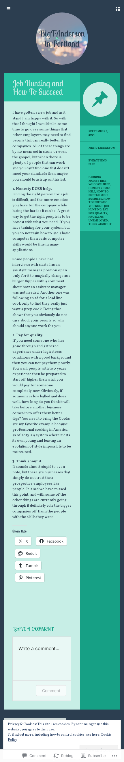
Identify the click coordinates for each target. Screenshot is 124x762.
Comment (51, 690)
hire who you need (99, 182)
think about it (100, 224)
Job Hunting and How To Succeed (38, 87)
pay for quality (98, 211)
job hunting (99, 208)
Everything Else (98, 162)
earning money (95, 179)
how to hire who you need (100, 202)
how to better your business (99, 195)
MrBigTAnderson (102, 148)
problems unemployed (98, 218)
